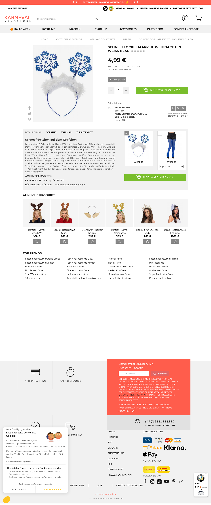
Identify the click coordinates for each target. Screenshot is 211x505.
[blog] (182, 482)
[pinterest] (175, 482)
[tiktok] (160, 482)
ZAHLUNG (66, 132)
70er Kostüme (32, 278)
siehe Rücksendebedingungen (70, 184)
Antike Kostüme (158, 270)
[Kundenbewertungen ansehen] (138, 51)
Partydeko (155, 29)
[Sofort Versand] (70, 371)
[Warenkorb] (200, 18)
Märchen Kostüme (159, 266)
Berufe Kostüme (34, 266)
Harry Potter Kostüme (120, 278)
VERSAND (51, 132)
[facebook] (146, 482)
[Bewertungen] (35, 426)
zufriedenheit (84, 132)
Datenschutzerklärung (132, 395)
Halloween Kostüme (77, 274)
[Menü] (206, 474)
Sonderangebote (186, 29)
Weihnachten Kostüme (120, 266)
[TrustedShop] (108, 8)
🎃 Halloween (20, 29)
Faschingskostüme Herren (163, 258)
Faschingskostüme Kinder (81, 262)
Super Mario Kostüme (161, 274)
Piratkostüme (156, 262)
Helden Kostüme (117, 270)
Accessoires (128, 29)
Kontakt (113, 437)
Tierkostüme (114, 262)
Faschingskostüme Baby (80, 258)
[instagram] (153, 482)
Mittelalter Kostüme (119, 274)
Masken (74, 29)
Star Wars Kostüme (35, 274)
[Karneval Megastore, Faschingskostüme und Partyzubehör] (18, 19)
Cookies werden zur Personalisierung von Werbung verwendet (35, 477)
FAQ (110, 442)
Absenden (162, 373)
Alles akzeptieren (52, 489)
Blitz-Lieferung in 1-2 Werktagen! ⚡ (106, 2)
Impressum (77, 485)
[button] (6, 499)
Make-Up (101, 29)
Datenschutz (116, 469)
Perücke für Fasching (160, 278)
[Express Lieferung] (70, 426)
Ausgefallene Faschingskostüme (84, 278)
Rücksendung (116, 453)
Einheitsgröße (117, 79)
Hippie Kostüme (34, 270)
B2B (110, 464)
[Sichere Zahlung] (35, 371)
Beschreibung (33, 132)
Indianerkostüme (76, 266)
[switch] (201, 493)
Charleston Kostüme (78, 270)
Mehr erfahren (19, 489)
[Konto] (185, 19)
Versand (113, 447)
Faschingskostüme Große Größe (42, 258)
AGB (99, 485)
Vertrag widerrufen (129, 485)
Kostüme (48, 29)
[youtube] (167, 482)
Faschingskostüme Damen (39, 262)
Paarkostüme (115, 258)
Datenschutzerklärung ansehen (19, 462)
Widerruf (113, 458)
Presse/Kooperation (120, 474)
